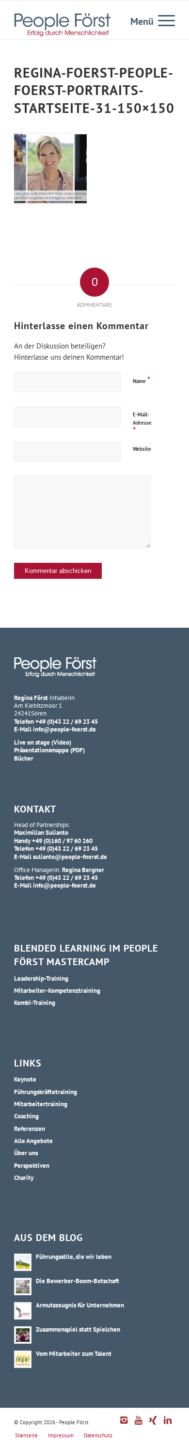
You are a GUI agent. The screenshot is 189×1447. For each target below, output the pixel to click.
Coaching (26, 1116)
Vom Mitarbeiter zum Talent (73, 1353)
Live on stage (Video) (42, 742)
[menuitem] (161, 19)
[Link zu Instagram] (124, 1425)
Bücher (23, 758)
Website (142, 448)
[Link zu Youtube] (138, 1425)
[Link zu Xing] (153, 1425)
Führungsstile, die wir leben (73, 1256)
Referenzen (29, 1128)
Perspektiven (31, 1165)
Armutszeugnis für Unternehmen (80, 1305)
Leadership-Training (41, 978)
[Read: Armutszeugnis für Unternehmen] (23, 1311)
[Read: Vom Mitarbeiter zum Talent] (23, 1359)
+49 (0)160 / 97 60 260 (62, 840)
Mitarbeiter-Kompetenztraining (57, 990)
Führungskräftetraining (45, 1092)
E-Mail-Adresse (142, 423)
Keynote (25, 1079)
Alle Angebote (33, 1141)
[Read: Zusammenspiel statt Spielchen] (23, 1335)
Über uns (26, 1153)
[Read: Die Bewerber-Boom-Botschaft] (23, 1286)
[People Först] (62, 24)
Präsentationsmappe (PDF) (49, 750)
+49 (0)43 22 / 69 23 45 (66, 721)
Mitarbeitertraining (40, 1104)
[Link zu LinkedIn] (167, 1425)
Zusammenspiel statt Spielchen (78, 1329)
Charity (23, 1177)
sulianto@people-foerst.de (70, 856)
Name (141, 379)
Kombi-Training (34, 1002)
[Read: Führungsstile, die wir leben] (23, 1262)
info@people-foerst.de (64, 729)
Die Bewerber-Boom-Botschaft (77, 1281)
